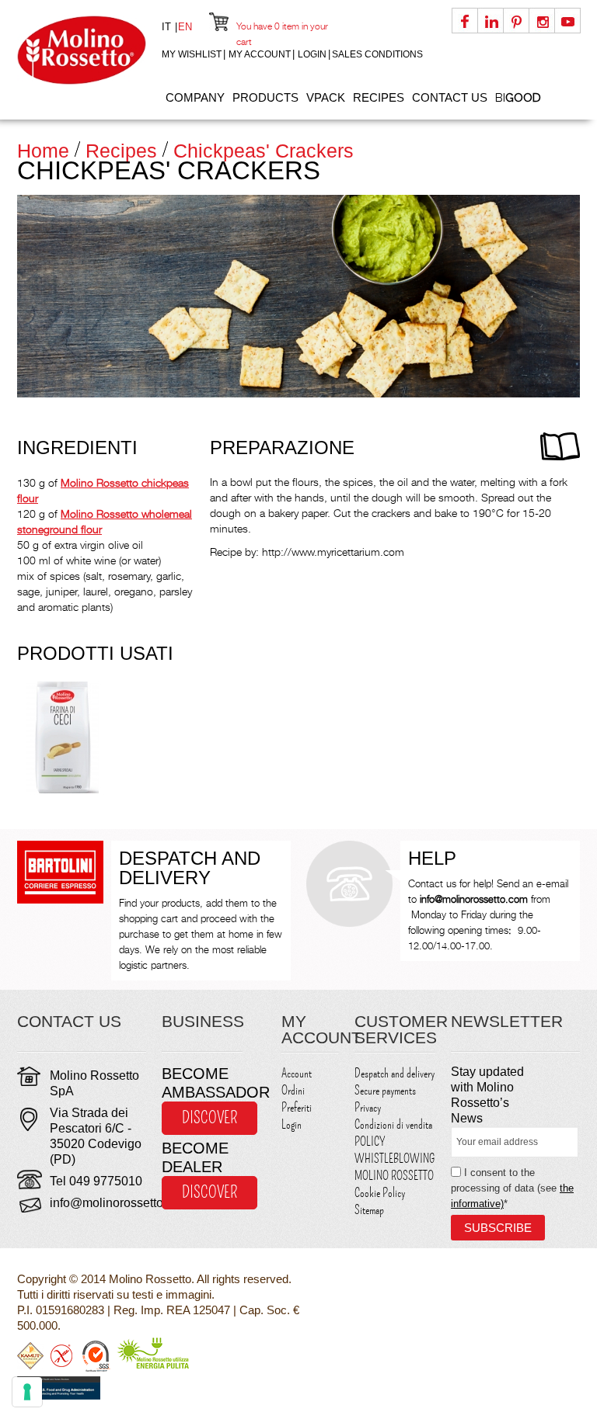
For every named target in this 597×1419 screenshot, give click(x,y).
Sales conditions (377, 54)
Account (296, 1073)
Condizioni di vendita (393, 1125)
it (168, 27)
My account (260, 54)
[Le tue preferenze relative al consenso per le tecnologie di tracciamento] (27, 1392)
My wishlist (192, 54)
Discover (209, 1118)
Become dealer (195, 1157)
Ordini (293, 1090)
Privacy (367, 1107)
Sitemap (369, 1210)
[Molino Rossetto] (81, 50)
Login (312, 54)
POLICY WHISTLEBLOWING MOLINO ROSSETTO (394, 1159)
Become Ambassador (202, 1083)
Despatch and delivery (394, 1073)
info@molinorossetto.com (120, 1202)
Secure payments (385, 1090)
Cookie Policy (379, 1193)
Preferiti (296, 1107)
